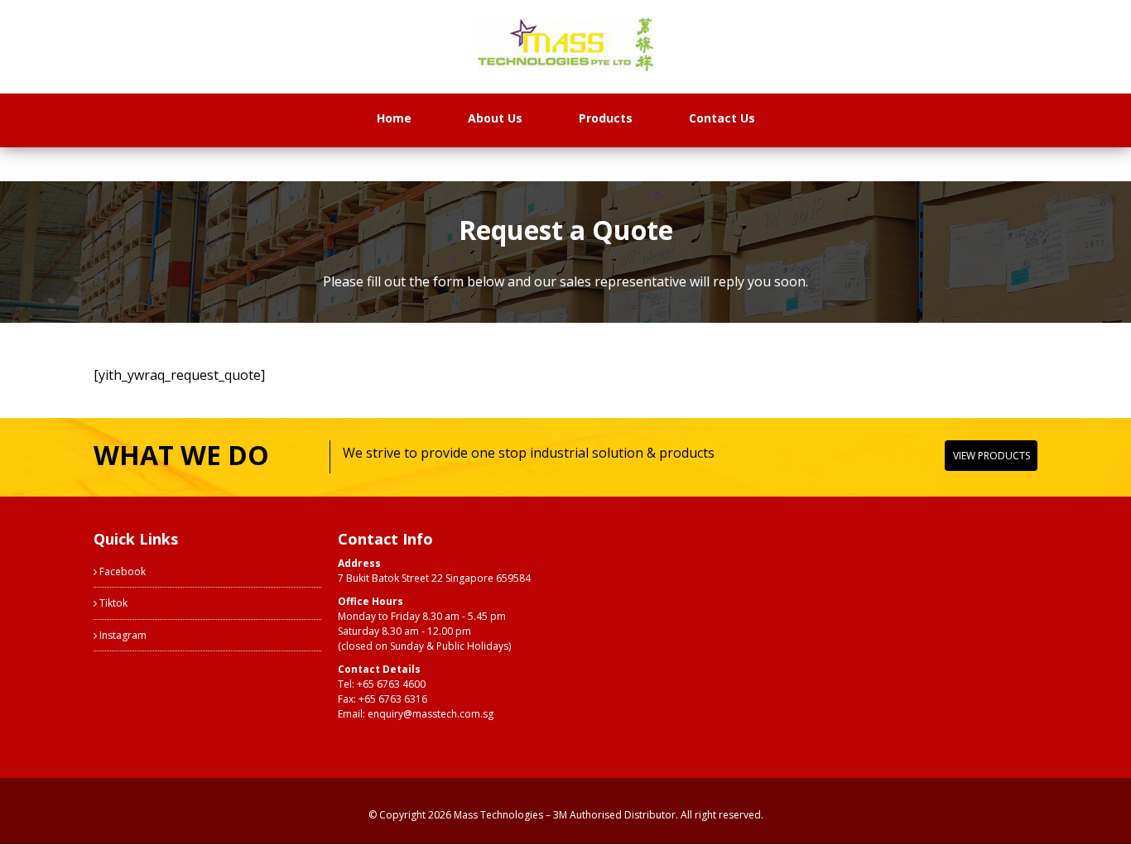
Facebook (121, 571)
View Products (991, 456)
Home (394, 118)
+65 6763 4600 (391, 684)
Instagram (122, 635)
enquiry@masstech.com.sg (430, 714)
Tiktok (112, 603)
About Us (495, 118)
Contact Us (722, 118)
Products (606, 118)
